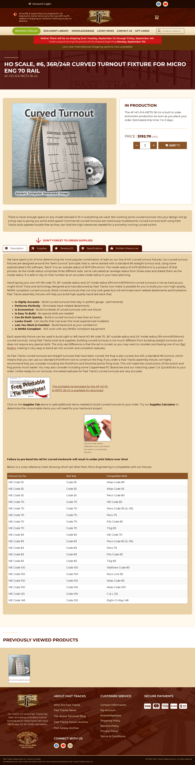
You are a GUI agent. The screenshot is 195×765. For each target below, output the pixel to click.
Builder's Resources (126, 248)
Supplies (41, 248)
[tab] (16, 248)
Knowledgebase (110, 715)
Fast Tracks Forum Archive (71, 722)
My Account (108, 710)
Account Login (41, 3)
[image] (59, 150)
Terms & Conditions (112, 736)
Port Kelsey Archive (66, 728)
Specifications (94, 248)
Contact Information (113, 705)
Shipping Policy (110, 720)
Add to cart (174, 145)
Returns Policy (109, 725)
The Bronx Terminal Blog (70, 716)
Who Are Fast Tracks (67, 705)
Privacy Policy (109, 731)
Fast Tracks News (65, 710)
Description (16, 248)
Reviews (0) (66, 248)
